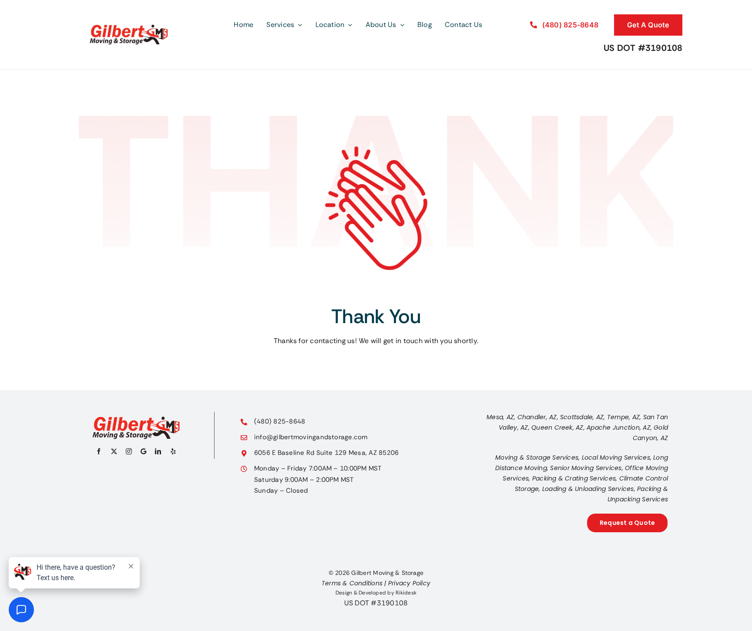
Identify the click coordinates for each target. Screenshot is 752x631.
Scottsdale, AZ (582, 417)
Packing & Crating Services (574, 478)
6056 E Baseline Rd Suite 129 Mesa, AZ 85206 (326, 452)
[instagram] (129, 451)
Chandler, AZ (537, 417)
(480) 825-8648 (279, 421)
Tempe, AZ (623, 417)
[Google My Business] (143, 451)
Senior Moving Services (585, 468)
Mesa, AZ (500, 417)
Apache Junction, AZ (619, 427)
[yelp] (173, 451)
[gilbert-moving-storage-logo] (129, 9)
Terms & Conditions (352, 583)
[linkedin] (158, 451)
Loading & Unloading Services (588, 488)
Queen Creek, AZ (557, 427)
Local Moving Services (616, 457)
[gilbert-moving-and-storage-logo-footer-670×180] (136, 419)
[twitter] (114, 451)
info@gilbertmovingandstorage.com (311, 437)
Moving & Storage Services (536, 457)
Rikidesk (406, 592)
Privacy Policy (409, 583)
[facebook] (99, 451)
